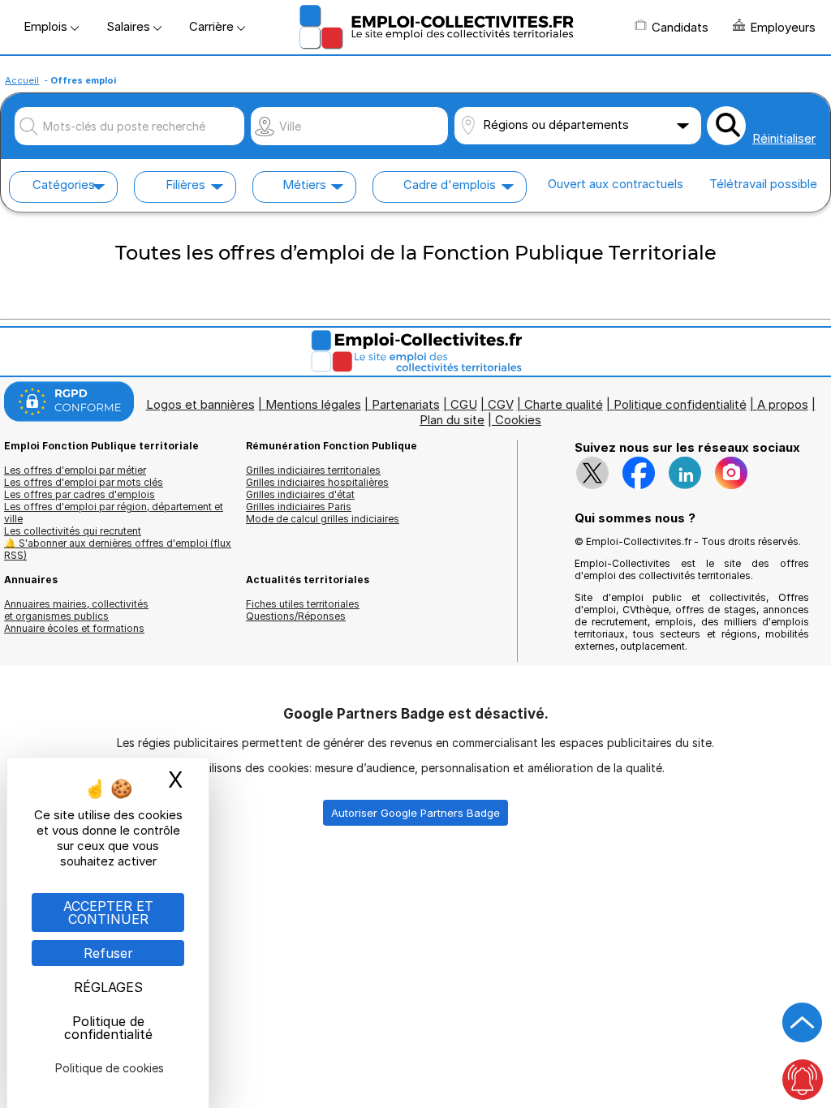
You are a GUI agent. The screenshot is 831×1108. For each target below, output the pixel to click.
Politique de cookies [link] (109, 1068)
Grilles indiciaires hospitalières (317, 482)
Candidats (680, 27)
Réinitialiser (784, 138)
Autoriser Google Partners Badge (415, 812)
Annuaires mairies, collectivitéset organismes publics (76, 610)
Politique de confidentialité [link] (108, 1027)
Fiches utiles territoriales (303, 604)
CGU (463, 404)
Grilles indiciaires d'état (300, 494)
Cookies (518, 419)
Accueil (22, 80)
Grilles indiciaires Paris (298, 506)
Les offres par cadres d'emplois (79, 494)
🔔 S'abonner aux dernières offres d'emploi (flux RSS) (117, 549)
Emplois (47, 26)
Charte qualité (563, 404)
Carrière (213, 26)
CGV (501, 404)
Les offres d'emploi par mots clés (83, 482)
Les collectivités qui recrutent (72, 531)
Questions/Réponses (296, 616)
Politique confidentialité (680, 404)
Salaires (129, 26)
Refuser (108, 953)
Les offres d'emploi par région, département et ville (113, 512)
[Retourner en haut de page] (802, 1023)
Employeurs (783, 27)
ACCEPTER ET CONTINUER (108, 912)
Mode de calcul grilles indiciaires (322, 519)
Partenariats (406, 404)
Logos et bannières (200, 404)
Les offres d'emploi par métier (75, 470)
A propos (782, 404)
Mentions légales (313, 404)
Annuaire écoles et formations (74, 628)
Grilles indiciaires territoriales (313, 470)
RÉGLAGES (108, 987)
